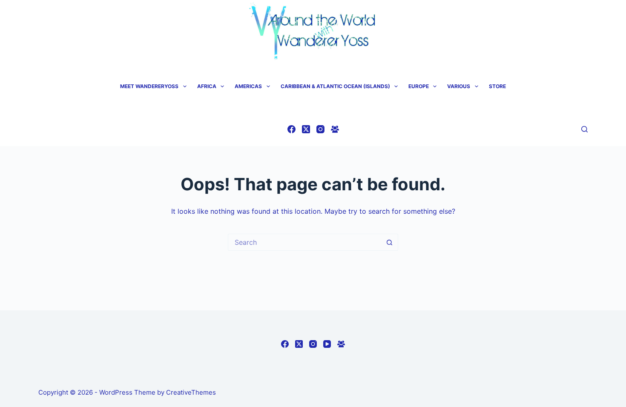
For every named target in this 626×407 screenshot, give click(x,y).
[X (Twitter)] (306, 129)
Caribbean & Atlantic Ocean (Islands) (335, 86)
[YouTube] (327, 344)
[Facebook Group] (335, 129)
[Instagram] (320, 129)
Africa (206, 86)
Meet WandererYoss (149, 86)
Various (458, 86)
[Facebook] (291, 129)
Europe (418, 86)
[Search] (584, 129)
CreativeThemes (191, 392)
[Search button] (389, 242)
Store (497, 86)
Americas (248, 86)
